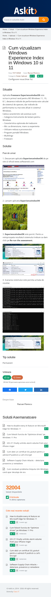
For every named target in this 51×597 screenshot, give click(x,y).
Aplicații (12, 35)
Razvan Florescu (34, 73)
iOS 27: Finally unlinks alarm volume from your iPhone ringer (26, 540)
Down (18, 377)
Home (5, 29)
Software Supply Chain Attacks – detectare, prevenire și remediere (24, 565)
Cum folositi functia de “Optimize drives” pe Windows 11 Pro (24, 529)
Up (8, 377)
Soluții (12, 29)
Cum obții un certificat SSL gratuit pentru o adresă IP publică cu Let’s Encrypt (25, 553)
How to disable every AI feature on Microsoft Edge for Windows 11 (25, 517)
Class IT (16, 591)
